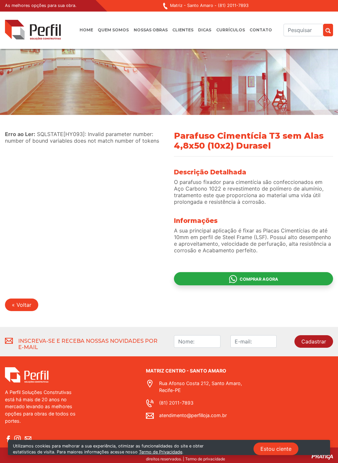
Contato (261, 29)
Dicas (204, 29)
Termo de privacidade (205, 458)
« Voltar (21, 305)
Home (86, 29)
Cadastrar (313, 341)
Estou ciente (275, 448)
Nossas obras (151, 29)
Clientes (182, 29)
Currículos (230, 29)
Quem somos (113, 29)
